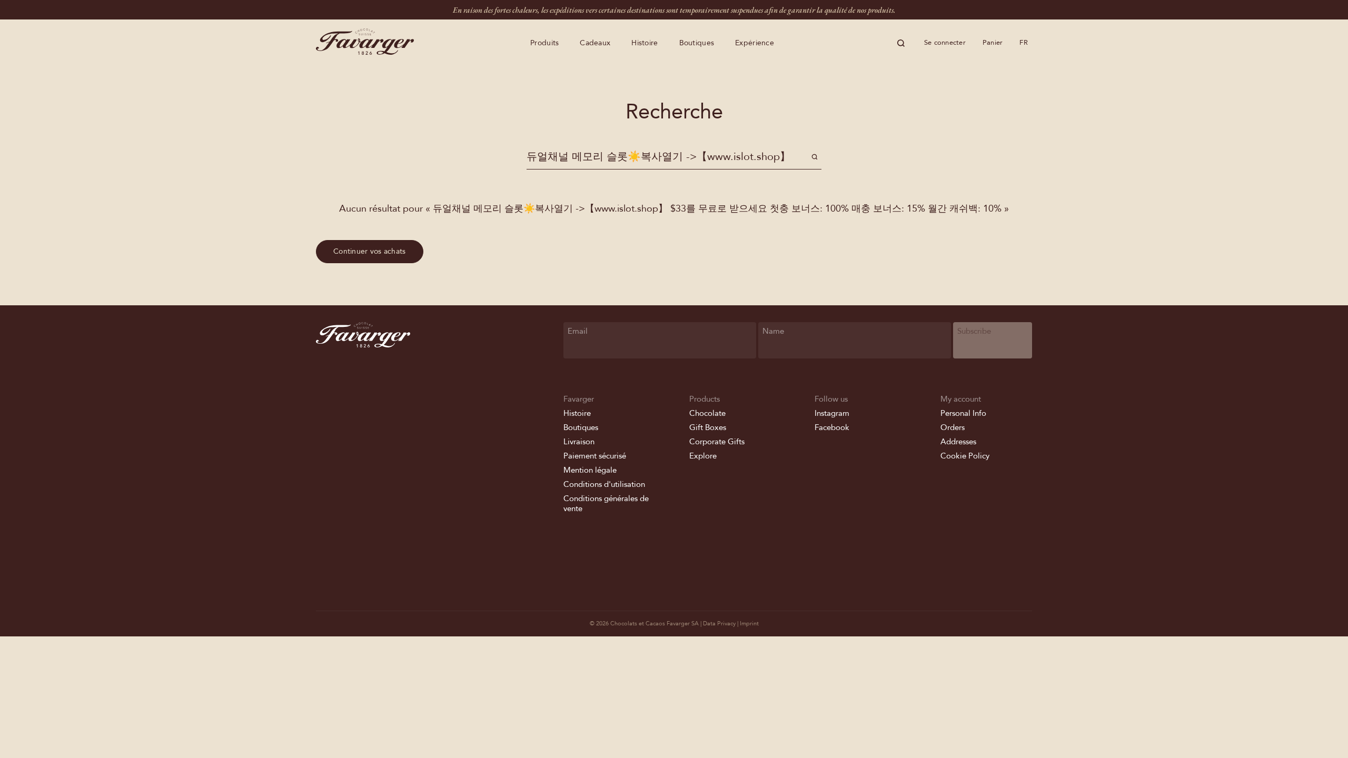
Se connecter (945, 42)
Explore (703, 456)
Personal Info (963, 413)
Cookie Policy (964, 456)
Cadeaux (595, 43)
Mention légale (590, 470)
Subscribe (974, 331)
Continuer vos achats (369, 251)
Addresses (958, 441)
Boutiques (697, 43)
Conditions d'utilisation (604, 484)
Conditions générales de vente (606, 503)
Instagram (832, 413)
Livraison (578, 441)
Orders (952, 427)
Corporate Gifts (717, 441)
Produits (544, 43)
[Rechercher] (900, 43)
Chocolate (707, 413)
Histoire (644, 43)
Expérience (754, 43)
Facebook (832, 427)
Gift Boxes (707, 427)
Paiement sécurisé (594, 456)
